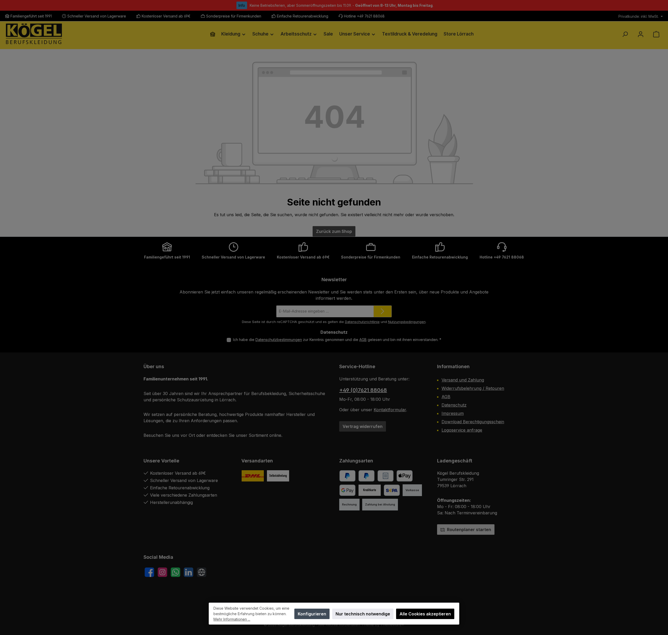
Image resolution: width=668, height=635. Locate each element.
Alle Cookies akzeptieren (425, 613)
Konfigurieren (312, 613)
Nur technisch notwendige (363, 613)
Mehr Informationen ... (231, 619)
